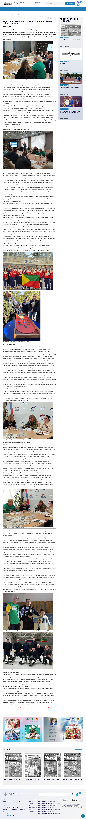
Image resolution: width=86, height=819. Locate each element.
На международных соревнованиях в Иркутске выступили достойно (70, 112)
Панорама (62, 63)
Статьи (35, 9)
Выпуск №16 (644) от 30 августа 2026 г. (70, 40)
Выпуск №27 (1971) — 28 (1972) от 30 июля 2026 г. (49, 809)
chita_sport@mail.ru (7, 815)
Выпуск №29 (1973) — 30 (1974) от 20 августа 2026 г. (49, 803)
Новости (24, 9)
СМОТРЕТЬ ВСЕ (78, 749)
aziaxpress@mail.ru (7, 813)
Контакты (73, 9)
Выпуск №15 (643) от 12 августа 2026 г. (47, 805)
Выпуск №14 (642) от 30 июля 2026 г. (46, 807)
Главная (12, 9)
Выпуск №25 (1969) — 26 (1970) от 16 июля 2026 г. (49, 813)
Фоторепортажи (49, 9)
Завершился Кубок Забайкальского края (70, 88)
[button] (51, 18)
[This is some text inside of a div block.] (13, 765)
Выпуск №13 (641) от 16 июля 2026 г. (46, 811)
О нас (62, 9)
